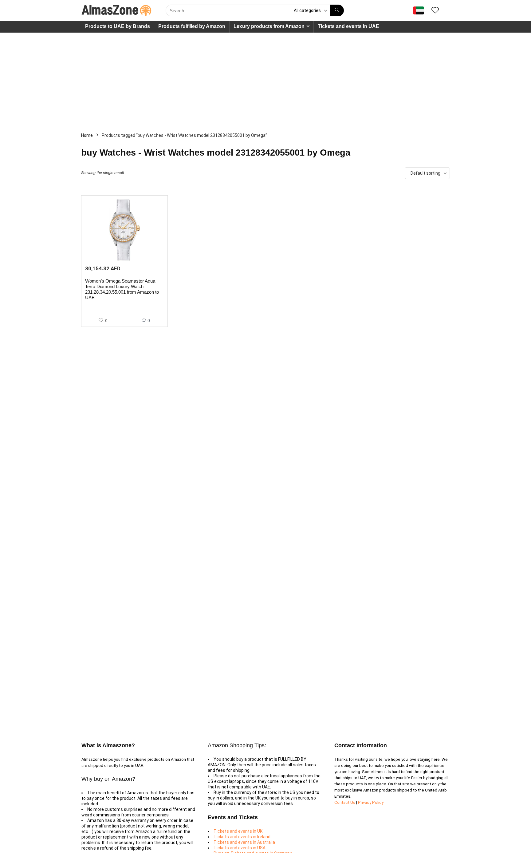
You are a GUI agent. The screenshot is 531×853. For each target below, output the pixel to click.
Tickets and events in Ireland (242, 836)
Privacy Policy (371, 802)
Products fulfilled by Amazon (191, 26)
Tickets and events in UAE (348, 26)
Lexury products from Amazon (269, 26)
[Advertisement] (265, 79)
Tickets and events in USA (240, 847)
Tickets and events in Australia (244, 842)
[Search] (337, 10)
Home (87, 135)
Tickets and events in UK (238, 831)
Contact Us (345, 802)
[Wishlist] (435, 10)
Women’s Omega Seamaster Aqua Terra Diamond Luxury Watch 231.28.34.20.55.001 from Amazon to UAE (122, 289)
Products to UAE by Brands (117, 26)
